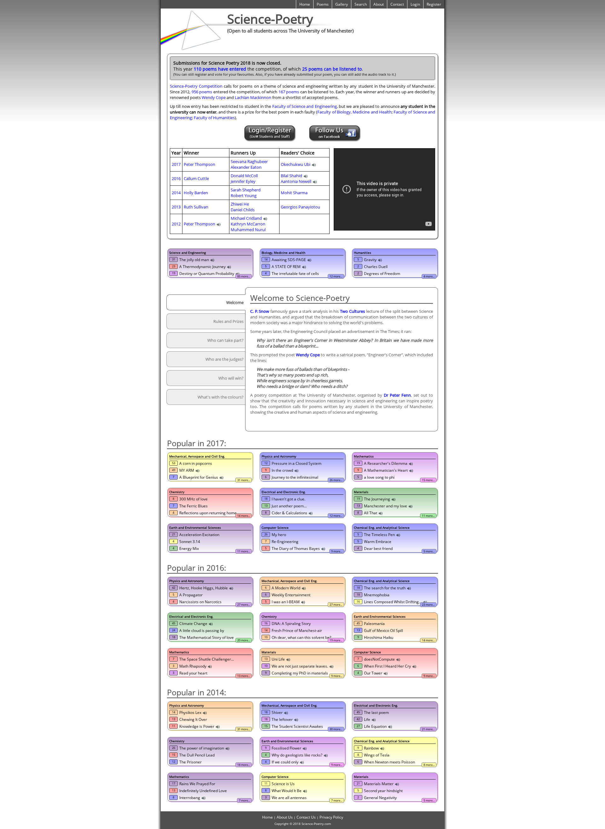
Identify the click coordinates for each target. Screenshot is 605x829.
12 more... (336, 276)
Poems (323, 4)
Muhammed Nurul (248, 229)
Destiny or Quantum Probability (206, 273)
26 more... (336, 480)
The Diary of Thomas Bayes (296, 548)
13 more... (243, 676)
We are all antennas (289, 797)
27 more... (243, 605)
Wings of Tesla (376, 755)
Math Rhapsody (192, 666)
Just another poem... (289, 506)
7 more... (244, 800)
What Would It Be (287, 790)
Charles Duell (376, 266)
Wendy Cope (214, 97)
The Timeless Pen (379, 534)
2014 (176, 193)
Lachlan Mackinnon (253, 97)
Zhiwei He (240, 204)
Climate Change (193, 623)
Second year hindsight (383, 790)
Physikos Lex (190, 712)
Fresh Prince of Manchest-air (297, 630)
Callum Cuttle (196, 178)
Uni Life (278, 659)
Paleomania (374, 623)
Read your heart (193, 673)
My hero (279, 534)
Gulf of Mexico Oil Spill (383, 630)
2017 (176, 164)
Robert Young (243, 195)
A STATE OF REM (286, 266)
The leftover (282, 719)
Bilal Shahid (291, 175)
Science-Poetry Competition (196, 86)
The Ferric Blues (193, 506)
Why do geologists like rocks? (297, 755)
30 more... (336, 729)
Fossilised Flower (286, 748)
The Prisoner (190, 762)
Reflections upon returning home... (209, 513)
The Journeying (377, 499)
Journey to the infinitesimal (295, 477)
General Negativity (380, 797)
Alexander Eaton (246, 167)
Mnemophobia (376, 595)
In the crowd (282, 470)
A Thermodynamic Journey (202, 266)
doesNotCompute (379, 659)
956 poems (202, 92)
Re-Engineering (285, 541)
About (378, 4)
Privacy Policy (331, 817)
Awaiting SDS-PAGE (289, 259)
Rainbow (371, 748)
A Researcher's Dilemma (385, 463)
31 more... (243, 480)
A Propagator (191, 595)
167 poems (289, 92)
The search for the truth (385, 588)
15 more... (428, 480)
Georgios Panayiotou (300, 207)
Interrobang (189, 797)
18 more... (243, 765)
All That (370, 513)
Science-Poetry (270, 18)
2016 (176, 178)
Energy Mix (189, 548)
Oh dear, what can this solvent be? (301, 637)
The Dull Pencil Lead (197, 755)
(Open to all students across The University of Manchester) (290, 30)
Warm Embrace (377, 541)
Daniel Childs (243, 210)
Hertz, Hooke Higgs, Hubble (203, 588)
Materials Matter (379, 783)
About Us (285, 817)
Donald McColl (244, 175)
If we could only (285, 762)
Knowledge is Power (196, 726)
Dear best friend (378, 548)
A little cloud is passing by (201, 630)
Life (367, 719)
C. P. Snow (259, 311)
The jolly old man (194, 259)
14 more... (243, 516)
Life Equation (375, 726)
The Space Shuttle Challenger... (206, 659)
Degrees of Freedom (382, 273)
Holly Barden (196, 193)
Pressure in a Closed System (296, 463)
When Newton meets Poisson (389, 762)
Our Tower (373, 673)
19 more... (336, 640)
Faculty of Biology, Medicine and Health (354, 112)
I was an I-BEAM (286, 601)
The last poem (376, 712)
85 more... (243, 276)
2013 (176, 207)
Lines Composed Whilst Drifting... (393, 601)
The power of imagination (201, 748)
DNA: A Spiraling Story (291, 623)
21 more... (428, 729)
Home (304, 4)
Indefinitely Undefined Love (203, 790)
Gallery (341, 4)
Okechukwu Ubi (295, 164)
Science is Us (283, 783)
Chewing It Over (193, 719)
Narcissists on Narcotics (200, 601)
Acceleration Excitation (199, 534)
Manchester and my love (385, 506)
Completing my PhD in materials (300, 673)
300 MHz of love (193, 499)
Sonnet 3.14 (189, 541)
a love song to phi (379, 477)
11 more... (428, 516)
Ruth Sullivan (196, 207)
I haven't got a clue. (288, 499)
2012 (176, 224)
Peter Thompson (199, 164)
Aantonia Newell (296, 181)
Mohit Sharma (294, 193)
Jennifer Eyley (243, 181)
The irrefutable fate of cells (295, 273)
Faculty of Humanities (214, 117)
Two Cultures (352, 311)
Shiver (277, 712)
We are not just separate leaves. (300, 666)
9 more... (336, 551)
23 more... (428, 605)
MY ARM (186, 470)
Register (434, 4)
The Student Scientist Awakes (297, 726)
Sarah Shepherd (246, 190)
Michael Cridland (246, 218)
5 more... (429, 551)
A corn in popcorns (195, 463)
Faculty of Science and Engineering (304, 106)
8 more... (429, 765)
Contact (397, 4)
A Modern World (286, 588)
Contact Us (306, 817)
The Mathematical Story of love (206, 637)
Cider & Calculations (289, 513)
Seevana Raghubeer (249, 161)
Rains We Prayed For (197, 783)
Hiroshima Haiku (378, 637)
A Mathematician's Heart (386, 470)
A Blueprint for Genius (198, 477)
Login (415, 4)
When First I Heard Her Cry (387, 666)
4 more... (429, 276)
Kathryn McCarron (248, 224)
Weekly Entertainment (291, 595)
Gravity (370, 259)
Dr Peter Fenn (397, 395)
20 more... (243, 640)
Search (360, 4)
